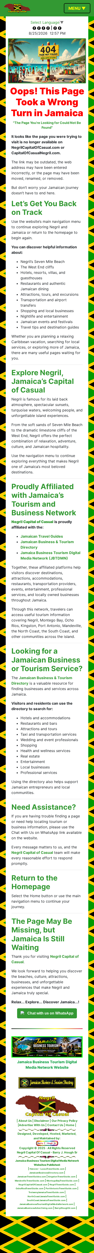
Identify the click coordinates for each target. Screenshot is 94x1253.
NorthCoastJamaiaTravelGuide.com (46, 1196)
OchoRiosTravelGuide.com (29, 1188)
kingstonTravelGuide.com (61, 1176)
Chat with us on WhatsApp (50, 1013)
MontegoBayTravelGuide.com (62, 1180)
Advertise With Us (32, 1125)
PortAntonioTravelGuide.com (61, 1188)
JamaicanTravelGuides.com (31, 1176)
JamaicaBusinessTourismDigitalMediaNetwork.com (46, 1204)
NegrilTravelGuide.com (62, 1184)
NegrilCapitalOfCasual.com (32, 1184)
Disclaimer (41, 1120)
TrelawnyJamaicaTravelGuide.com (46, 1192)
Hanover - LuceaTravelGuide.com (47, 1169)
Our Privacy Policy (65, 1120)
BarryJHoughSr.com (65, 1208)
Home (70, 1125)
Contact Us (55, 1125)
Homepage (30, 886)
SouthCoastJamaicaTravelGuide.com (46, 1200)
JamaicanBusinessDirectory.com (46, 1172)
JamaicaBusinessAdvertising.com (34, 1208)
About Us (25, 1120)
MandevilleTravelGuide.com (29, 1180)
